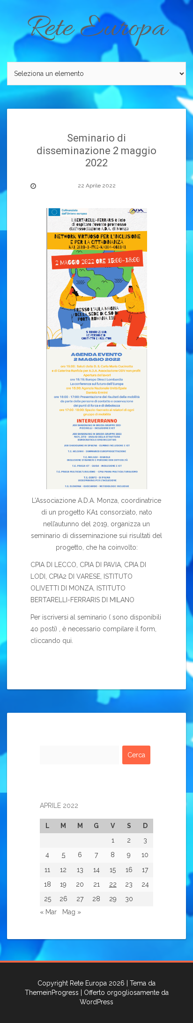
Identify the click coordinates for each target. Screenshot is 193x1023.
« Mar (48, 912)
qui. (67, 640)
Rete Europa (97, 29)
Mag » (71, 912)
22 (113, 884)
